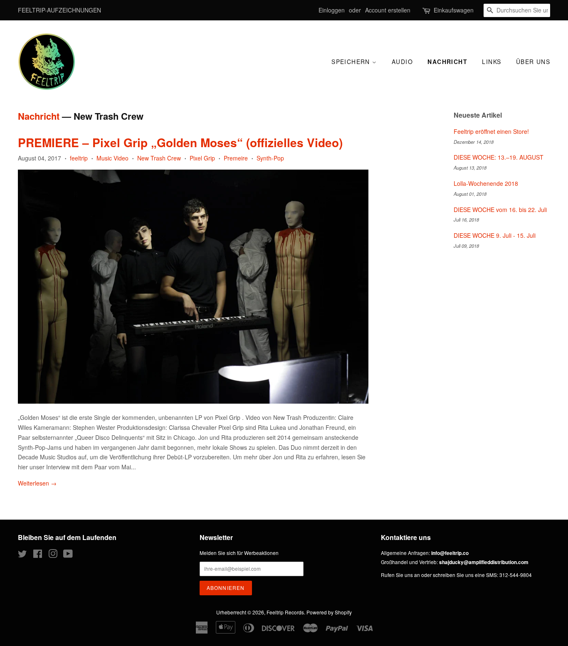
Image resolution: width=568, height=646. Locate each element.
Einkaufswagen (454, 10)
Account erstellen (387, 10)
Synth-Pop (270, 158)
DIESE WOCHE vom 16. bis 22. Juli (500, 209)
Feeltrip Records (285, 612)
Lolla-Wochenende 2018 (486, 183)
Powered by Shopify (329, 612)
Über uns (533, 61)
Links (491, 61)
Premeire (236, 158)
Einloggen (332, 10)
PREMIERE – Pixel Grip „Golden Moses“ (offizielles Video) (180, 142)
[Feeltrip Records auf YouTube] (68, 555)
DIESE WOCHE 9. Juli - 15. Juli (495, 235)
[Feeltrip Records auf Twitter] (22, 555)
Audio (402, 61)
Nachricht (447, 61)
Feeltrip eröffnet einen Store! (491, 131)
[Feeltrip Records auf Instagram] (52, 555)
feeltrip (79, 158)
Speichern (351, 61)
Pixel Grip (202, 158)
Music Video (112, 158)
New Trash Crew (159, 158)
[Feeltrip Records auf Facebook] (37, 555)
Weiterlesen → (37, 483)
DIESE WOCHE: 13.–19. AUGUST (498, 157)
